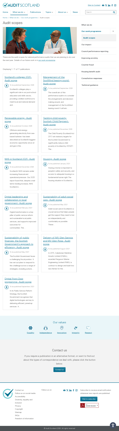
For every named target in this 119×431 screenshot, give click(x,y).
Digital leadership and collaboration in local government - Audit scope (18, 200)
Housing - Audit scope (54, 158)
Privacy (18, 406)
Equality (30, 332)
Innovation (61, 332)
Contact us (59, 370)
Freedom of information (24, 418)
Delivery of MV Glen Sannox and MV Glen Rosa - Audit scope (58, 240)
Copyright (19, 409)
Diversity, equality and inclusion (23, 401)
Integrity (75, 332)
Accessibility (20, 396)
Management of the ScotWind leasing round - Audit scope (56, 80)
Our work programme (29, 18)
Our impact (86, 44)
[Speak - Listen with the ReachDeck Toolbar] (113, 425)
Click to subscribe (89, 399)
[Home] (21, 5)
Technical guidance (89, 85)
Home (5, 18)
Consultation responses (91, 78)
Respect (88, 332)
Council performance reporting (94, 51)
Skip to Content (94, 5)
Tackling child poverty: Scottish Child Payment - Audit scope (56, 121)
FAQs (17, 415)
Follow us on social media (25, 393)
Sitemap (18, 412)
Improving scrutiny (89, 58)
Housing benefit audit (90, 71)
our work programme (46, 60)
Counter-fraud (87, 64)
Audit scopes (89, 38)
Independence (46, 332)
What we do (14, 18)
